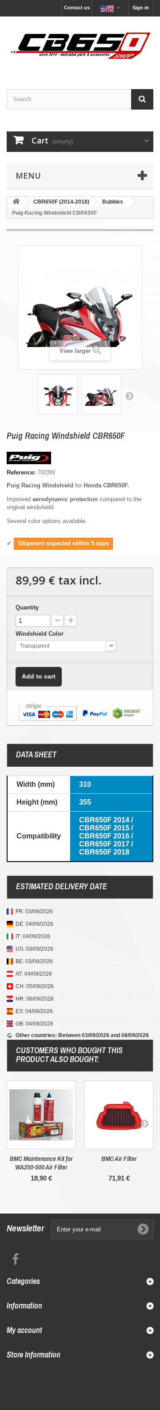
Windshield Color (40, 633)
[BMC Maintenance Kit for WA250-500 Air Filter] (41, 1114)
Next (129, 395)
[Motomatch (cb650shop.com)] (80, 45)
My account (24, 1330)
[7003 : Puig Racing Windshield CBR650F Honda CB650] (57, 394)
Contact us (77, 7)
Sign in (140, 7)
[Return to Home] (16, 202)
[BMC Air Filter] (118, 1114)
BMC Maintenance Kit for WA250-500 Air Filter (41, 1163)
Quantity (27, 607)
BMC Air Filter (119, 1158)
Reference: (21, 472)
